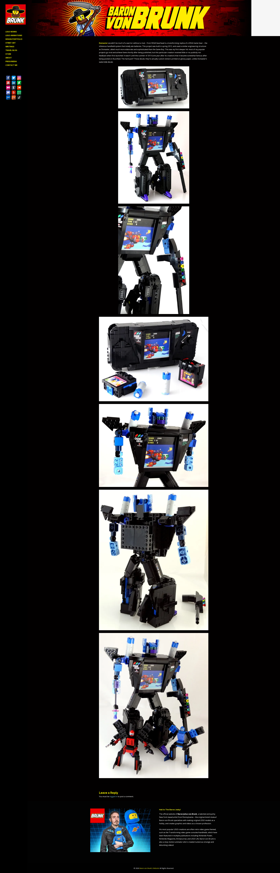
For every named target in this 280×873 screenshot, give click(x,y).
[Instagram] (19, 78)
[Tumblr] (13, 87)
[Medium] (19, 92)
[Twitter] (13, 78)
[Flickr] (8, 87)
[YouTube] (8, 83)
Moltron (202, 783)
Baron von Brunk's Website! (149, 868)
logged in (113, 796)
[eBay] (8, 97)
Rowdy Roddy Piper (111, 783)
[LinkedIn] (13, 83)
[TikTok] (19, 97)
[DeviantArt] (19, 83)
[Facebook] (8, 78)
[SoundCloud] (19, 87)
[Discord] (8, 92)
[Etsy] (13, 97)
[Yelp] (13, 92)
